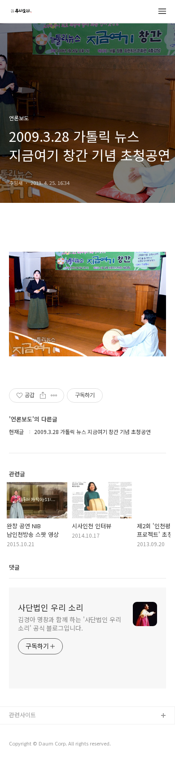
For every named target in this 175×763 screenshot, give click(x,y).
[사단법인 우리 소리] (21, 12)
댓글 (14, 567)
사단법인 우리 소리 (50, 607)
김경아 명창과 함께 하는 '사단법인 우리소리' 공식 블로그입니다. (69, 623)
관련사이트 (22, 714)
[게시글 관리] (54, 395)
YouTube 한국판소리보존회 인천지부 (54, 730)
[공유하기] (42, 395)
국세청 (17, 745)
